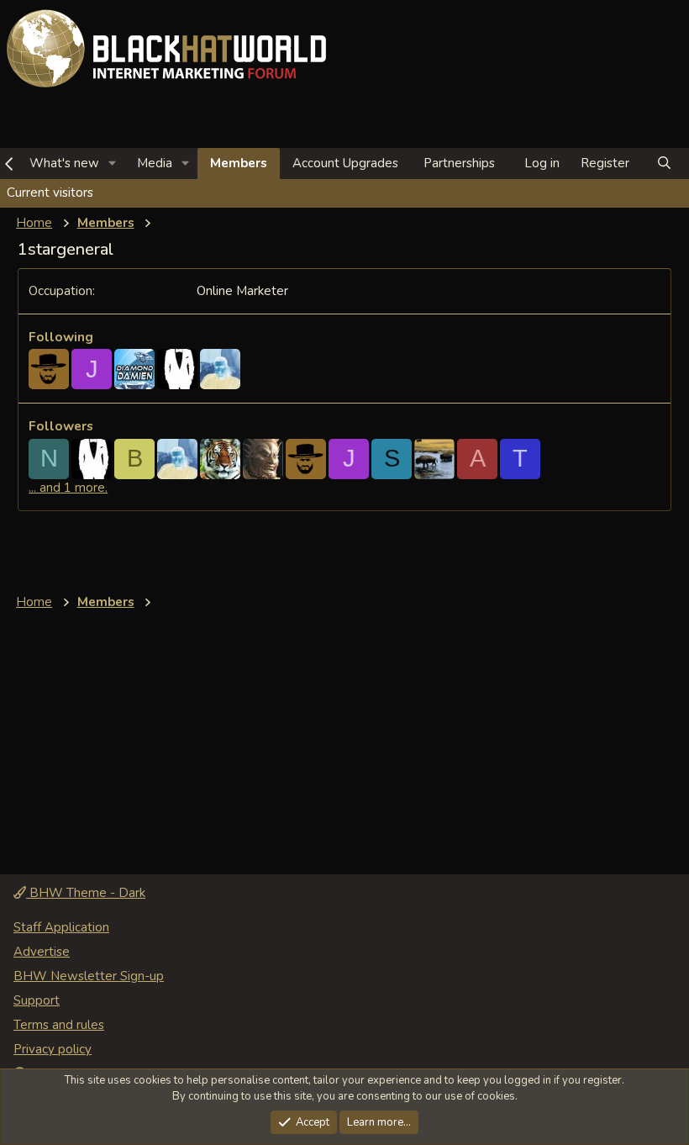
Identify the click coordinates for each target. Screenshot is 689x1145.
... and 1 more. (68, 487)
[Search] (664, 163)
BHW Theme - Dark (85, 892)
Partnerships (459, 163)
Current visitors (50, 192)
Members (238, 163)
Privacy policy (52, 1049)
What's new (64, 163)
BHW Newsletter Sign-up (88, 976)
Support (36, 1000)
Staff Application (61, 927)
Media (154, 163)
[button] (112, 163)
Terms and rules (58, 1024)
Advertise (41, 951)
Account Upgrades (345, 163)
